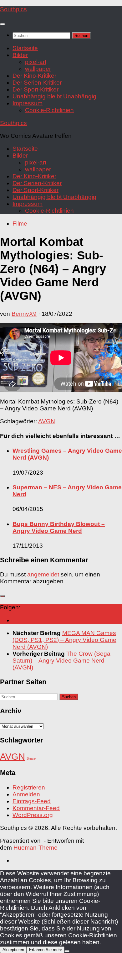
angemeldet (43, 574)
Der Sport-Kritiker (35, 89)
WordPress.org (33, 815)
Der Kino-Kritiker (34, 75)
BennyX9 (24, 313)
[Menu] (2, 24)
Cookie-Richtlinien (49, 110)
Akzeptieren (13, 949)
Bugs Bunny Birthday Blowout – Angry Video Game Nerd (59, 527)
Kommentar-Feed (36, 808)
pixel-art (35, 62)
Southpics (13, 9)
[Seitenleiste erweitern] (2, 596)
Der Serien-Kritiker (37, 82)
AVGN (46, 421)
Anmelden (26, 794)
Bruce (31, 758)
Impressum (28, 103)
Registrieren (29, 787)
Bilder (20, 55)
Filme (20, 223)
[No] (66, 951)
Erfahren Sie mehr (45, 949)
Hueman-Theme (35, 847)
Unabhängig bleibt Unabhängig (54, 96)
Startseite (25, 48)
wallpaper (38, 68)
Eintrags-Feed (32, 801)
